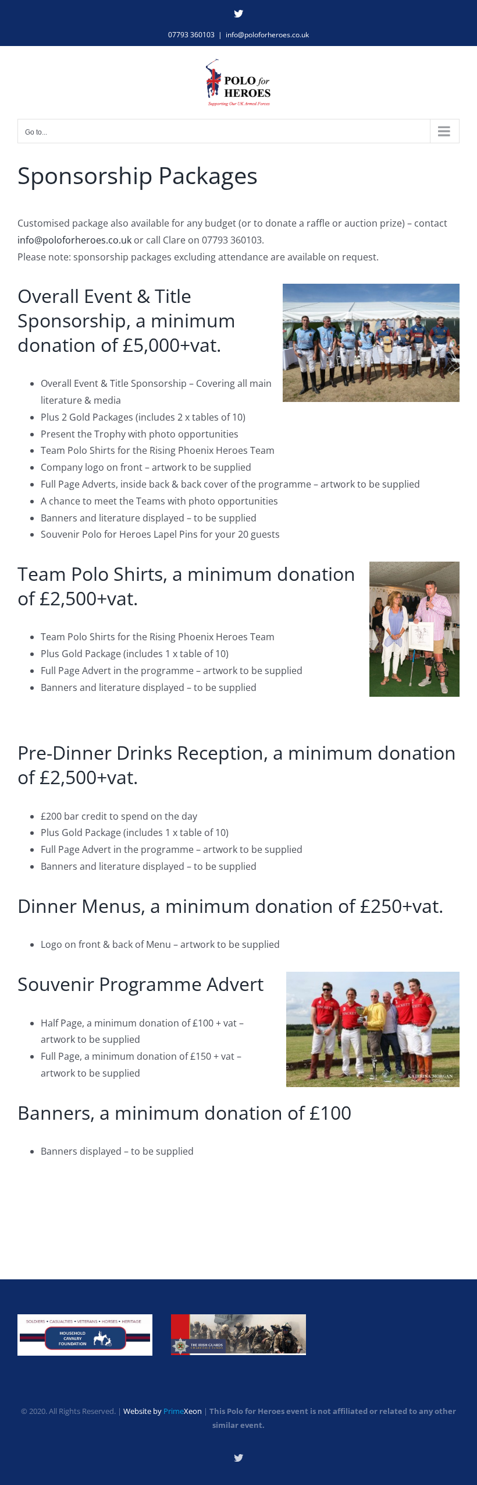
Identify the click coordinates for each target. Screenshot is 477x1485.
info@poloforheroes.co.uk (267, 35)
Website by (162, 1411)
